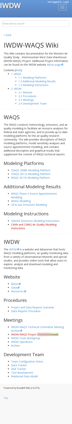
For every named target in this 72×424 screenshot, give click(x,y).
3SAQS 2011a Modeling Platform (30, 174)
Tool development (22, 372)
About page (54, 64)
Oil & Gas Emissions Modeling (29, 204)
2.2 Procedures (27, 96)
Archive (15, 345)
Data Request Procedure (26, 311)
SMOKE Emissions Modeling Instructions (35, 221)
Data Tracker (19, 365)
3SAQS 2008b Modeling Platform (30, 170)
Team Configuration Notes (27, 361)
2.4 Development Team (32, 103)
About (14, 284)
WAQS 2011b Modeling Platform (30, 177)
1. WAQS (16, 74)
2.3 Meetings (26, 100)
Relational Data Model (24, 376)
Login (66, 2)
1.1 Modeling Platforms (32, 77)
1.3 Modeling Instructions (33, 85)
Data (14, 287)
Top (6, 398)
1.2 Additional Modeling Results (37, 81)
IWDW (13, 249)
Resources (17, 291)
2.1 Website (25, 92)
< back (7, 35)
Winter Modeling (21, 201)
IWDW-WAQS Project (35, 334)
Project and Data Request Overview (32, 307)
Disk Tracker (18, 369)
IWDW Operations (22, 342)
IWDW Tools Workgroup (25, 338)
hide (18, 70)
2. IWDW (16, 88)
